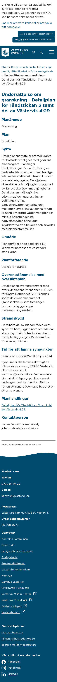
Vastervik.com (27, 612)
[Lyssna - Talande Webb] (34, 52)
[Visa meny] (51, 52)
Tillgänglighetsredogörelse (18, 638)
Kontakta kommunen (15, 538)
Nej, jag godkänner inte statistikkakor (33, 39)
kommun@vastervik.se (16, 495)
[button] (42, 52)
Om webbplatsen (12, 632)
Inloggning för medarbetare (19, 644)
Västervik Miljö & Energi (28, 594)
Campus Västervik (13, 581)
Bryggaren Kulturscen (15, 587)
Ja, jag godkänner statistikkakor (36, 34)
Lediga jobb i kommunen (17, 551)
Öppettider (9, 545)
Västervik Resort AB (28, 600)
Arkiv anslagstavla (41, 71)
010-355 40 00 (11, 483)
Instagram (14, 667)
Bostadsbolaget (28, 606)
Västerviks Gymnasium (16, 569)
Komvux (7, 575)
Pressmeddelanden (13, 563)
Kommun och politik (23, 67)
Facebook (14, 661)
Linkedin (13, 673)
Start (5, 67)
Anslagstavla (9, 557)
